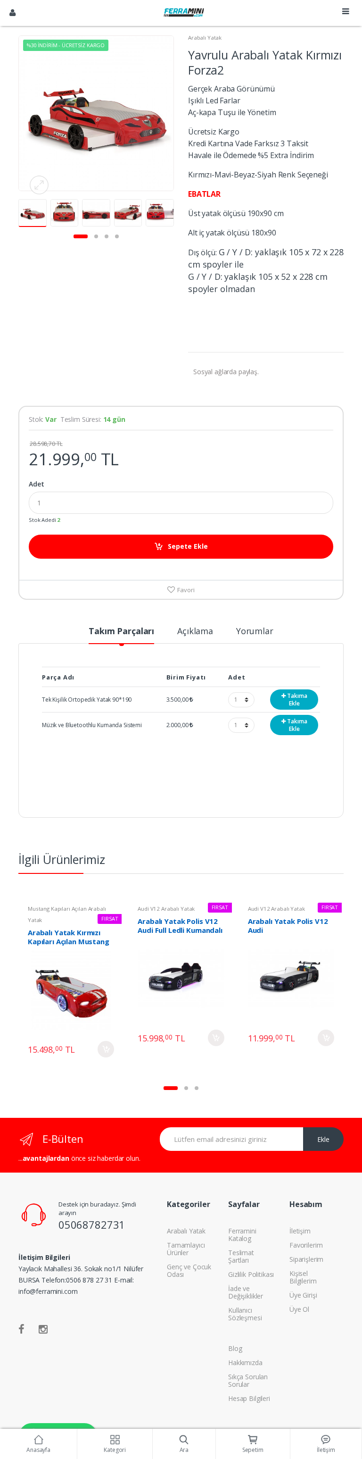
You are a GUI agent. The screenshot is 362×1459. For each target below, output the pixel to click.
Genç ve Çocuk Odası (189, 1270)
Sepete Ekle (188, 546)
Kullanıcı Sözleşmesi (245, 1314)
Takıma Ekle (296, 699)
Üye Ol (299, 1309)
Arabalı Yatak (205, 37)
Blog (235, 1348)
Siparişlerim (306, 1259)
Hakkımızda (245, 1362)
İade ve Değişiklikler (245, 1292)
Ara (184, 1450)
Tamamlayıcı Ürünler (186, 1249)
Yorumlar (254, 632)
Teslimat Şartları (241, 1256)
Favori (185, 590)
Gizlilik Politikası (251, 1274)
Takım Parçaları (121, 632)
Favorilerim (305, 1245)
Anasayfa (38, 1450)
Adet (36, 484)
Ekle (323, 1139)
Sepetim (252, 1450)
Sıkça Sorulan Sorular (248, 1380)
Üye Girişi (303, 1295)
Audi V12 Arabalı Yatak (166, 908)
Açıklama (195, 632)
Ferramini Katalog (242, 1234)
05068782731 (91, 1224)
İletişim (300, 1230)
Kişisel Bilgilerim (303, 1277)
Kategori (115, 1450)
